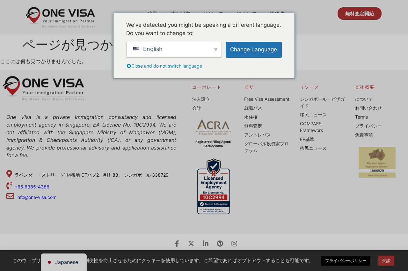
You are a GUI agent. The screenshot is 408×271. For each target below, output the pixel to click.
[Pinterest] (220, 243)
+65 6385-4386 (33, 186)
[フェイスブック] (177, 243)
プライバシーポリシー (346, 260)
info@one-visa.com (35, 197)
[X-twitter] (191, 243)
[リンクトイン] (205, 243)
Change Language (253, 49)
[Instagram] (234, 243)
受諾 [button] (386, 260)
